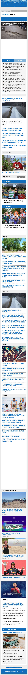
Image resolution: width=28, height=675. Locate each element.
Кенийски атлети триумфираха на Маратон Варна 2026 (13, 226)
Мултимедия (8, 11)
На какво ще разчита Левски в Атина (13, 69)
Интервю (5, 600)
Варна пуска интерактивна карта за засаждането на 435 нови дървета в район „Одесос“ (14, 256)
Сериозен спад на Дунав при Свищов (13, 75)
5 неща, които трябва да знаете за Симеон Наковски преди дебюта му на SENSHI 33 (13, 605)
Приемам (23, 6)
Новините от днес (22, 21)
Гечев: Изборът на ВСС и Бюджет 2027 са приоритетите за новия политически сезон (15, 78)
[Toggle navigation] (4, 18)
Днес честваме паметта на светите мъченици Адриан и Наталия (13, 72)
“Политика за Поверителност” (16, 4)
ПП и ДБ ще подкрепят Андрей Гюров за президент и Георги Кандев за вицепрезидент (14, 67)
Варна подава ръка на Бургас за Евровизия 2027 (11, 534)
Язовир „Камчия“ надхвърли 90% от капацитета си (12, 311)
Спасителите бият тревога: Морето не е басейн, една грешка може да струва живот (12, 511)
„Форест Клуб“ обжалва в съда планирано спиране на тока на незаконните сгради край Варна (13, 25)
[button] (3, 29)
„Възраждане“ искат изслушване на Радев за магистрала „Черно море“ (15, 84)
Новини (3, 11)
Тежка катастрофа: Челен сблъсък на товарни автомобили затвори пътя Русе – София (15, 64)
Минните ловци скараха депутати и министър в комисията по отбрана (12, 129)
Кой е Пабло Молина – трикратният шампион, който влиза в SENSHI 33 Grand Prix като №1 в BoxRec (13, 415)
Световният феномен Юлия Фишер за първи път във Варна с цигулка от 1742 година (13, 135)
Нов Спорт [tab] (20, 60)
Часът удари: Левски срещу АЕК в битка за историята (15, 91)
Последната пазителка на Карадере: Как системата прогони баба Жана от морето (13, 556)
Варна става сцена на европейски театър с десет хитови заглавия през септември (14, 141)
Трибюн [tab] (8, 60)
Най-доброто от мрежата (9, 491)
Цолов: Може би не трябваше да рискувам (13, 577)
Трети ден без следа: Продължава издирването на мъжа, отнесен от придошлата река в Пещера (13, 88)
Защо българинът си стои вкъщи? (12, 633)
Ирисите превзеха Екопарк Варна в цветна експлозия (13, 201)
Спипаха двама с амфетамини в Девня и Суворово (13, 364)
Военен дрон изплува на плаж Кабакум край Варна (14, 81)
